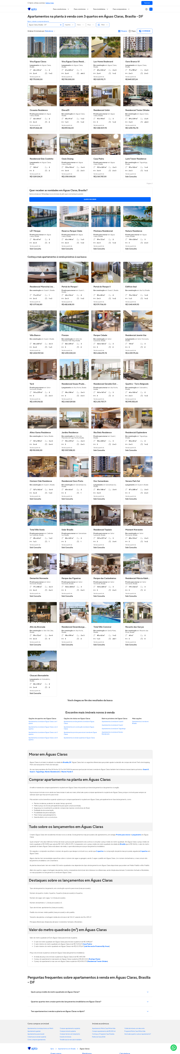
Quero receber (90, 199)
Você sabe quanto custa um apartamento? (137, 1034)
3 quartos (99, 851)
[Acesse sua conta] (146, 9)
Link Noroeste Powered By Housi (96, 946)
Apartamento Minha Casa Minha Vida (103, 1028)
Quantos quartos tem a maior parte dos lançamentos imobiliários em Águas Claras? (66, 1001)
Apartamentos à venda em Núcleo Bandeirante (112, 733)
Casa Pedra (87, 944)
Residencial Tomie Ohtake (97, 961)
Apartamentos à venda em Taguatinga (113, 729)
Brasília (122, 844)
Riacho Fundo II (67, 772)
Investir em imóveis (65, 1037)
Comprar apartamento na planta (70, 1028)
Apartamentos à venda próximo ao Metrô (40, 1028)
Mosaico (124, 31)
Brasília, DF (67, 762)
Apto (52, 1049)
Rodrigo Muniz (94, 959)
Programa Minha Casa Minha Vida (134, 1031)
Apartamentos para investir (36, 1034)
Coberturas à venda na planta (37, 1037)
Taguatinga (40, 772)
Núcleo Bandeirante (52, 772)
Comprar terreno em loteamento (70, 1034)
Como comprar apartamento (37, 1040)
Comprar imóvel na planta (68, 1031)
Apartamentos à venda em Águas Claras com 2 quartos (43, 728)
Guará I (32, 772)
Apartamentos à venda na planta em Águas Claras (79, 738)
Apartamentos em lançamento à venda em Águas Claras (79, 722)
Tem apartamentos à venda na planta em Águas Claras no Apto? (58, 1011)
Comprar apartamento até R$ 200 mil (103, 1031)
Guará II (146, 769)
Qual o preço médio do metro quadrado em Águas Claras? (55, 992)
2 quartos (144, 851)
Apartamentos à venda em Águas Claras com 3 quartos (43, 733)
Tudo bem (147, 3)
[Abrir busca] (150, 9)
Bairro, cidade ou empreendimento (38, 21)
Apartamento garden (34, 1031)
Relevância (49, 31)
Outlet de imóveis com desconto (134, 1028)
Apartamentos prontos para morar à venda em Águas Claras (80, 733)
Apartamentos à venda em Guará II (112, 722)
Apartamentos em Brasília (67, 1049)
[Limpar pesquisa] (61, 25)
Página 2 (149, 183)
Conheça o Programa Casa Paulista (103, 1034)
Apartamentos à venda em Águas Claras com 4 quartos (43, 739)
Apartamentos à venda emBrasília (140, 722)
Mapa (133, 31)
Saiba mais (50, 3)
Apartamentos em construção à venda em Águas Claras (79, 728)
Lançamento (136, 835)
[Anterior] (93, 466)
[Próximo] (118, 466)
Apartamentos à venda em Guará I (112, 725)
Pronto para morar (123, 835)
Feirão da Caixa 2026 (98, 1037)
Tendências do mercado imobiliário (71, 1040)
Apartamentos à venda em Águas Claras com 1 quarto (43, 722)
